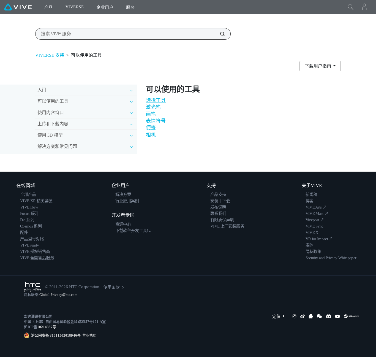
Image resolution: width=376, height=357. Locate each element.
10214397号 (46, 327)
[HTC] (32, 287)
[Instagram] (294, 316)
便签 (151, 128)
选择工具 (156, 100)
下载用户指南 (318, 66)
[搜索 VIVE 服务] (219, 33)
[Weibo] (302, 316)
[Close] (351, 7)
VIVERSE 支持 (49, 55)
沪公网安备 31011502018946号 (56, 335)
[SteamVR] (351, 316)
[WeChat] (319, 316)
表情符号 (156, 121)
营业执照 (89, 335)
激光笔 (153, 107)
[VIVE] (18, 7)
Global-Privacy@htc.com (58, 295)
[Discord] (328, 316)
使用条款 (111, 287)
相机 (151, 135)
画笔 (151, 114)
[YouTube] (337, 316)
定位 (276, 316)
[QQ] (311, 316)
